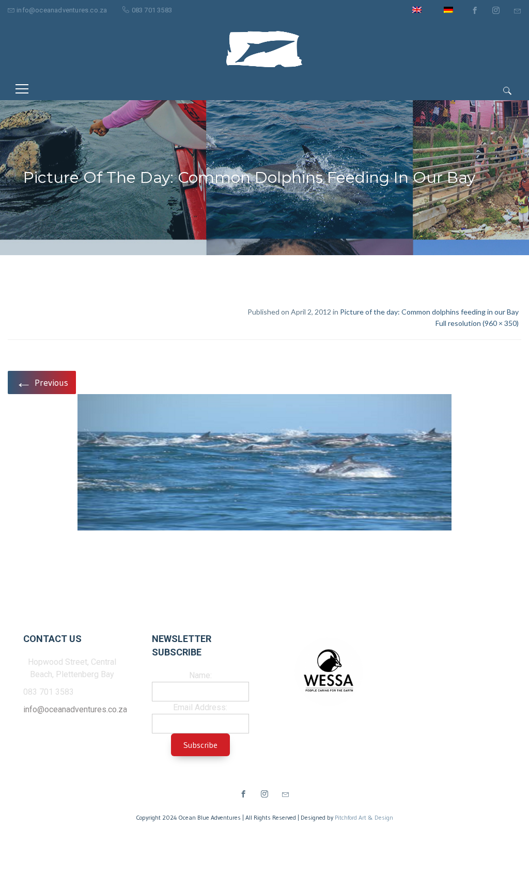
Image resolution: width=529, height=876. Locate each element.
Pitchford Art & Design (364, 817)
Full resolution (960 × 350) (477, 323)
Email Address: (200, 707)
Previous (41, 382)
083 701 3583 (152, 10)
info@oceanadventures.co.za (62, 10)
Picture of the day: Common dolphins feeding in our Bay (429, 311)
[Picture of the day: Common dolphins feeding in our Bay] (264, 464)
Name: (200, 675)
